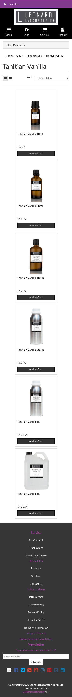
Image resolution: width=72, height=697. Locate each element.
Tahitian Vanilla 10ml (30, 134)
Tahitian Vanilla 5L (28, 493)
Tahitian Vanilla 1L (28, 421)
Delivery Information (36, 627)
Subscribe (36, 662)
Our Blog (36, 576)
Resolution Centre (36, 555)
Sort (29, 77)
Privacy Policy (36, 604)
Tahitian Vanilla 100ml (30, 277)
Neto (47, 692)
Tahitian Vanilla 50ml (30, 205)
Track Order (36, 547)
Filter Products (15, 45)
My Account (36, 539)
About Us (36, 568)
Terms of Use (36, 596)
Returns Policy (36, 612)
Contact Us (36, 583)
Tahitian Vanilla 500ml (30, 349)
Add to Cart (36, 153)
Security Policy (36, 620)
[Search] (5, 4)
